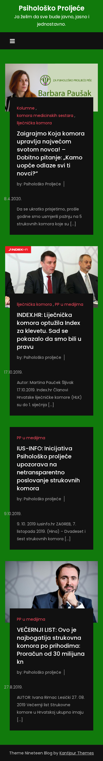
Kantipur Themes (77, 753)
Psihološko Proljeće (51, 8)
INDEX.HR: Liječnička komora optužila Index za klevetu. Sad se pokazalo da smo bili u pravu (49, 331)
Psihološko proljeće (42, 357)
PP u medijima (69, 304)
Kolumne (26, 108)
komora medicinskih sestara (45, 115)
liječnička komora (34, 123)
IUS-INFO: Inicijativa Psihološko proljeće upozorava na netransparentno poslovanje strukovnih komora (48, 468)
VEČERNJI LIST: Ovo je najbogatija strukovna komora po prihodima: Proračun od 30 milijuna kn (51, 646)
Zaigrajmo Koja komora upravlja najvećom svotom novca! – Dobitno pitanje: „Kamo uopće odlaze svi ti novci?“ (51, 153)
